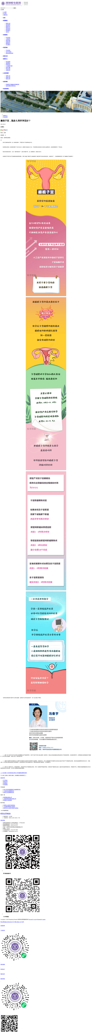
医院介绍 (8, 23)
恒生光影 (8, 68)
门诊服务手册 (9, 65)
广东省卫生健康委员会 (8, 791)
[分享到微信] (1, 130)
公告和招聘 (6, 73)
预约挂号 (5, 781)
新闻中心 (5, 58)
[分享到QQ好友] (4, 130)
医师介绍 (5, 56)
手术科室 (8, 50)
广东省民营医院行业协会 (9, 806)
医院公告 (8, 78)
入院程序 (8, 39)
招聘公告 (8, 75)
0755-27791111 (6, 813)
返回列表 (3, 777)
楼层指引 (8, 43)
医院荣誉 (8, 29)
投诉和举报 (6, 88)
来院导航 (8, 40)
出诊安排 (8, 37)
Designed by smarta (41, 919)
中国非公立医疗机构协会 (9, 805)
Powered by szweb (33, 919)
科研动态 (8, 64)
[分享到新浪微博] (2, 130)
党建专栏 (5, 14)
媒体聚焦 (8, 63)
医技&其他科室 (9, 53)
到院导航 (3, 820)
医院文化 (8, 27)
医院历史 (8, 26)
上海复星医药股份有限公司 (9, 798)
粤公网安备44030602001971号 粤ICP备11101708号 (12, 922)
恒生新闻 (8, 61)
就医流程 (8, 41)
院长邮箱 (5, 784)
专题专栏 (8, 70)
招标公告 (8, 77)
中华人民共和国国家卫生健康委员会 (11, 789)
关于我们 (5, 780)
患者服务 (5, 34)
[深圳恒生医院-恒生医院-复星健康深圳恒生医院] (17, 5)
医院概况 (5, 20)
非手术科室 (8, 51)
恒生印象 (8, 67)
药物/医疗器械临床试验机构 (12, 84)
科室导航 (5, 47)
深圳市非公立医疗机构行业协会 (10, 808)
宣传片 (7, 31)
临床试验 (5, 81)
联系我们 (8, 30)
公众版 (2, 9)
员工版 (4, 13)
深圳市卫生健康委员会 (8, 792)
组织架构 (8, 24)
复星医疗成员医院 (7, 800)
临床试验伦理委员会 (11, 85)
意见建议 (8, 44)
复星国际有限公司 (7, 797)
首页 (4, 17)
